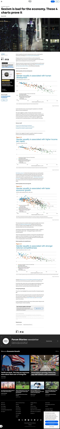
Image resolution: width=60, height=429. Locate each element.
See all (57, 351)
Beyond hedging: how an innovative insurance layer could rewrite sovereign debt (37, 391)
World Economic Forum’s (30, 279)
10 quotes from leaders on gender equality (24, 128)
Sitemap (30, 424)
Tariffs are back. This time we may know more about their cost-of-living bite (15, 373)
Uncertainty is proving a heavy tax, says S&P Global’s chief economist (43, 373)
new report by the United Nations (32, 55)
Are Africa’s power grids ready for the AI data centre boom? (8, 391)
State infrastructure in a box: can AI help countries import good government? (22, 391)
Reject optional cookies (51, 421)
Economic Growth (5, 6)
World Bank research (20, 173)
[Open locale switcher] (1, 426)
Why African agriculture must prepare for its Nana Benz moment (51, 391)
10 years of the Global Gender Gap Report (24, 125)
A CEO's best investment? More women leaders (25, 126)
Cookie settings (51, 426)
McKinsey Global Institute (26, 224)
